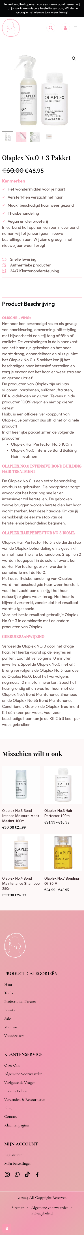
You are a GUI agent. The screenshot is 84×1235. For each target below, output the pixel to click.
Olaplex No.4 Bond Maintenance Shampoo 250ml (21, 883)
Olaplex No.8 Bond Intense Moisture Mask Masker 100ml (20, 816)
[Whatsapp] (17, 1174)
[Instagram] (7, 1174)
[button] (76, 28)
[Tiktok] (27, 1174)
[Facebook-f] (37, 1175)
